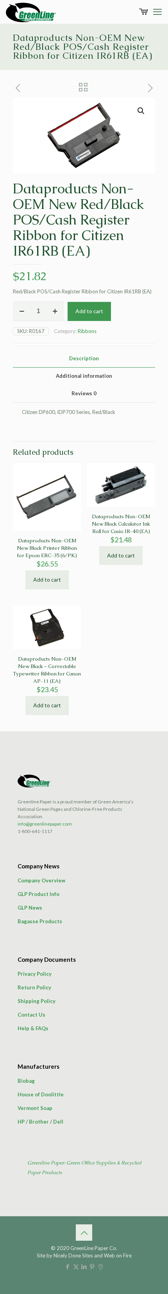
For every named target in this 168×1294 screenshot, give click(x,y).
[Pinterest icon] (92, 1266)
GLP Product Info (38, 894)
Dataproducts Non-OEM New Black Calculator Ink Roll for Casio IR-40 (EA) (121, 524)
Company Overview (41, 880)
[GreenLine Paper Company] (31, 11)
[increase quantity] (55, 311)
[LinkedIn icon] (84, 1266)
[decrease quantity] (22, 311)
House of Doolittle (41, 1094)
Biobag (26, 1081)
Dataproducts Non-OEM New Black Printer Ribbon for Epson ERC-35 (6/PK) (47, 548)
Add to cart (89, 311)
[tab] (84, 358)
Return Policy (34, 987)
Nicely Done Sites (73, 1255)
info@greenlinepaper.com (45, 824)
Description (84, 358)
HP (21, 1122)
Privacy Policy (35, 974)
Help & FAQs (33, 1028)
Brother (39, 1122)
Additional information (84, 376)
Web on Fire (118, 1255)
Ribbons (87, 331)
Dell (58, 1122)
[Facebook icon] (68, 1266)
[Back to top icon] (84, 1232)
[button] (141, 111)
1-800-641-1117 (35, 831)
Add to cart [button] (47, 579)
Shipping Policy (36, 1001)
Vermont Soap (35, 1108)
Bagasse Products (40, 921)
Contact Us (31, 1015)
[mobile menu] (157, 11)
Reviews (84, 393)
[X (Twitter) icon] (76, 1266)
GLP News (30, 908)
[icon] (101, 1266)
